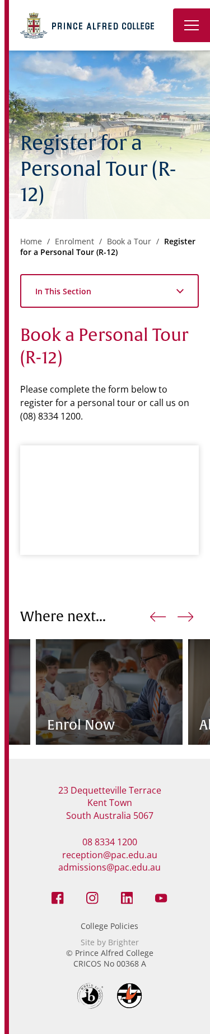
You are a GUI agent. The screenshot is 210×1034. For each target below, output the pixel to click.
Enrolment (74, 241)
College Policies (109, 926)
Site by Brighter (110, 942)
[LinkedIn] (127, 897)
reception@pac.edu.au (109, 855)
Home (31, 241)
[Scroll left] (158, 617)
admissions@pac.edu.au (109, 867)
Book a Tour (129, 241)
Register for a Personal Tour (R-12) (107, 246)
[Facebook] (57, 897)
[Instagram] (92, 897)
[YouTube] (161, 897)
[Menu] (191, 25)
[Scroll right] (185, 617)
